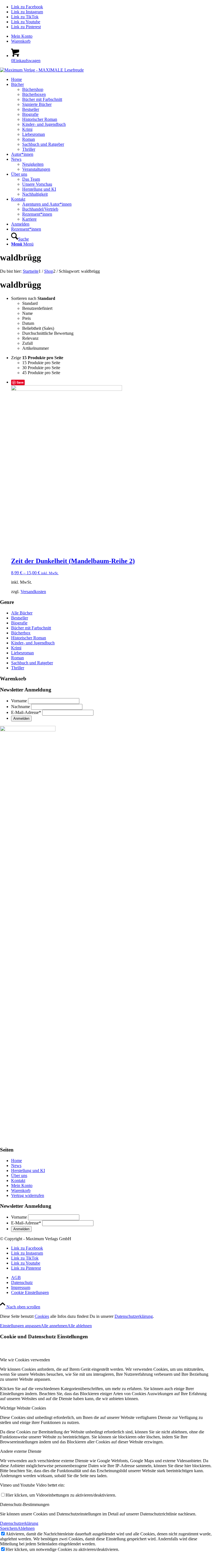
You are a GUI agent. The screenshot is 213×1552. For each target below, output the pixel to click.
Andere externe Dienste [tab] (20, 1451)
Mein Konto (21, 36)
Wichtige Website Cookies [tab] (23, 1408)
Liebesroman (22, 652)
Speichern (8, 1528)
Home (16, 1160)
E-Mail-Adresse (26, 712)
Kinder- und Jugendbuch (33, 642)
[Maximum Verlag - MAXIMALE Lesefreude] (42, 70)
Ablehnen (26, 1528)
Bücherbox (21, 632)
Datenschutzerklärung (134, 1316)
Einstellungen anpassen (20, 1325)
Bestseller (19, 618)
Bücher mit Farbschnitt (31, 628)
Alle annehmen (54, 1325)
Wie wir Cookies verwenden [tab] (25, 1359)
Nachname (20, 706)
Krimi (16, 647)
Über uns (19, 1175)
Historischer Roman (28, 637)
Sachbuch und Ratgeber (32, 662)
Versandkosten (33, 591)
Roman (17, 657)
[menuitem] (112, 36)
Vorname (19, 700)
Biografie (19, 623)
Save (20, 382)
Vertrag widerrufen (27, 1195)
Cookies (42, 1316)
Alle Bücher (21, 613)
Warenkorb (21, 41)
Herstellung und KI (28, 1170)
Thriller (17, 667)
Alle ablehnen (79, 1325)
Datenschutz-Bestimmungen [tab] (24, 1504)
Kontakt (18, 1180)
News (16, 1165)
